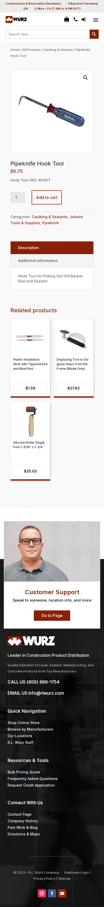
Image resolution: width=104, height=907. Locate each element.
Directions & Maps (24, 834)
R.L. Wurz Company (44, 872)
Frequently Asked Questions (33, 778)
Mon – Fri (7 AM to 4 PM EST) (59, 8)
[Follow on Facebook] (52, 893)
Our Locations (20, 736)
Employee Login (76, 872)
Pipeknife (50, 223)
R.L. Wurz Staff (21, 742)
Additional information (38, 260)
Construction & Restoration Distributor (33, 3)
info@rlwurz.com (46, 693)
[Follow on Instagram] (42, 893)
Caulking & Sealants (58, 50)
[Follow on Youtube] (62, 893)
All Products (31, 50)
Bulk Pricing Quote (24, 772)
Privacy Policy (44, 878)
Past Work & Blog (23, 827)
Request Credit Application (31, 785)
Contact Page (20, 814)
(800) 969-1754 (43, 682)
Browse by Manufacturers (30, 729)
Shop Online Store (24, 722)
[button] (85, 77)
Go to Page (52, 615)
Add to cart (46, 197)
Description (28, 247)
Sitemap (64, 878)
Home (14, 50)
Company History (23, 821)
